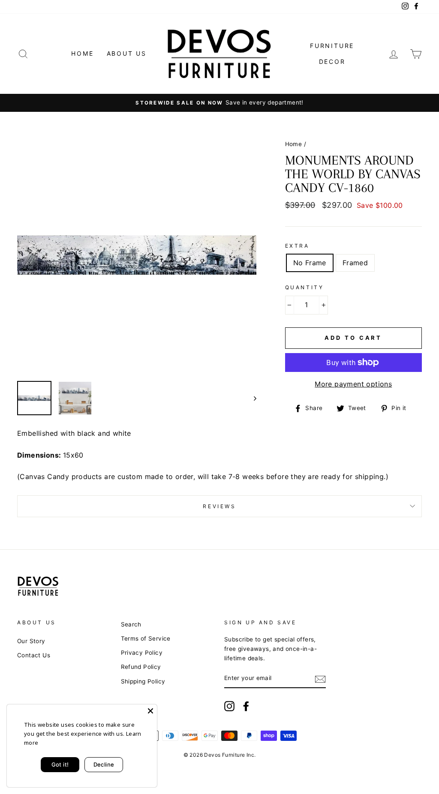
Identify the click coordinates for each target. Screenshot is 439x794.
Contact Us (33, 655)
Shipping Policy (143, 681)
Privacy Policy (142, 652)
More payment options (353, 384)
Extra (297, 246)
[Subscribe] (320, 678)
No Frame (309, 262)
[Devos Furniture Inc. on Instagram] (229, 706)
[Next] (251, 398)
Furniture (332, 45)
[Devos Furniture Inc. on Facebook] (246, 706)
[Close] (150, 711)
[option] (219, 103)
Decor (332, 61)
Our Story (31, 641)
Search (131, 624)
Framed (355, 262)
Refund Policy (141, 666)
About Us (127, 53)
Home (82, 53)
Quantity (304, 287)
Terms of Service (146, 638)
